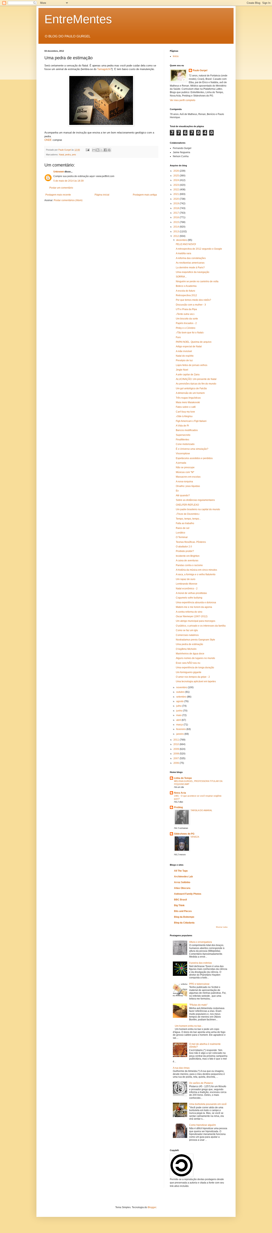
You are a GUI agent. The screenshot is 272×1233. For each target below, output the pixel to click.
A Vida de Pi (182, 425)
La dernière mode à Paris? (190, 267)
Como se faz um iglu (187, 630)
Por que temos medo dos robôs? (193, 300)
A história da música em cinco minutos (196, 569)
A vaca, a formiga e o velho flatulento (195, 574)
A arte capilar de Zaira (188, 374)
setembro (181, 696)
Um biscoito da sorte (187, 318)
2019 (176, 203)
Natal (61, 154)
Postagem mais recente (58, 194)
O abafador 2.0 (184, 546)
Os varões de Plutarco (201, 1083)
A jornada (181, 462)
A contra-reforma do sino (189, 611)
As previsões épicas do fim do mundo (196, 383)
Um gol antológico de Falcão (191, 388)
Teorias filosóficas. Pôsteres (191, 542)
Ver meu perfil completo (182, 100)
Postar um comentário (61, 187)
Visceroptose (183, 453)
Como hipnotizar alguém (202, 1125)
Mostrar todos (222, 927)
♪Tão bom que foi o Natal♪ (190, 332)
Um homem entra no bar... (189, 1026)
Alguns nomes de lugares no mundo (195, 658)
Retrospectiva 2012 (186, 295)
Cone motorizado (185, 444)
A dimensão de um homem (190, 393)
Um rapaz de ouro (185, 579)
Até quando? (183, 495)
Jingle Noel (182, 369)
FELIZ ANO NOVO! (186, 244)
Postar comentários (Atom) (68, 200)
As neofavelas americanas (190, 262)
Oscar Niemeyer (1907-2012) (191, 616)
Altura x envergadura (200, 942)
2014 (176, 226)
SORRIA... (181, 276)
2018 (176, 208)
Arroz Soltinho (182, 882)
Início (176, 56)
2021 (176, 194)
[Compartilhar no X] (102, 150)
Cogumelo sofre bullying (189, 597)
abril (179, 720)
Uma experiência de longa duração (195, 667)
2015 (176, 222)
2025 (176, 175)
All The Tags (181, 870)
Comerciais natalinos (187, 635)
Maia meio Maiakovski (188, 402)
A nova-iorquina (184, 481)
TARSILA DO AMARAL (201, 810)
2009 (176, 749)
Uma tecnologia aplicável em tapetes (196, 681)
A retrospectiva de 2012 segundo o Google (199, 248)
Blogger (152, 1207)
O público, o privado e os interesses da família (201, 625)
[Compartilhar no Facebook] (105, 150)
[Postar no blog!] (98, 150)
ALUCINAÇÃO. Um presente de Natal (196, 379)
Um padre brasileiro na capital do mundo (198, 509)
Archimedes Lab (183, 876)
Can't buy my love (185, 411)
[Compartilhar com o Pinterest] (109, 150)
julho (179, 706)
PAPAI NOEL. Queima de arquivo (193, 342)
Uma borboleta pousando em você (208, 1104)
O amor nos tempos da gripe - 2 (193, 676)
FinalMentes (182, 439)
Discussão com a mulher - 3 (191, 304)
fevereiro (181, 729)
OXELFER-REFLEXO (187, 504)
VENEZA (195, 837)
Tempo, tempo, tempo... (188, 518)
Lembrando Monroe (186, 583)
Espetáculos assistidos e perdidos (194, 458)
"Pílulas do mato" (198, 1004)
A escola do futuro (185, 290)
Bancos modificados (187, 430)
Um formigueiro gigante (188, 672)
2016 (176, 217)
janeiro (180, 734)
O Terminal (182, 537)
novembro (182, 687)
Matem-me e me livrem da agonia (194, 607)
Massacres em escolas (188, 476)
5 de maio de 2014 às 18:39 (68, 180)
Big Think (179, 905)
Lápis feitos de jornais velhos (191, 365)
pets (74, 154)
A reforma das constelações (191, 258)
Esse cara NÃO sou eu (188, 663)
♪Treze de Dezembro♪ (188, 514)
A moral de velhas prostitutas (191, 593)
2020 (176, 199)
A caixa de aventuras (187, 560)
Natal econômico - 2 (187, 588)
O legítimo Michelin (186, 649)
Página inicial (102, 194)
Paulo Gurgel (200, 70)
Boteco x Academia (186, 286)
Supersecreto (183, 435)
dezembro (182, 240)
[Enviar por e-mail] (94, 150)
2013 (176, 231)
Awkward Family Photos (187, 893)
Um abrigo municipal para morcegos (195, 621)
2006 (176, 763)
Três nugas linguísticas (188, 397)
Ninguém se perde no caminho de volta (197, 281)
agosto (180, 701)
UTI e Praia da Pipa (186, 309)
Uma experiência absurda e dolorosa (196, 602)
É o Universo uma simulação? (192, 449)
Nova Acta (180, 792)
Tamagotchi (104, 69)
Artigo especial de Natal (189, 346)
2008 (176, 753)
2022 (176, 189)
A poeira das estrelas (200, 962)
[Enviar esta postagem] (87, 150)
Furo (178, 337)
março (180, 724)
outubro (180, 692)
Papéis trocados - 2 (186, 323)
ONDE (48, 139)
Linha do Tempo (183, 778)
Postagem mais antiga (145, 194)
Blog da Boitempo (184, 917)
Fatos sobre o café (186, 407)
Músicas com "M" (185, 472)
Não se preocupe (185, 467)
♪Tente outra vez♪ (185, 314)
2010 (176, 744)
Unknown (58, 171)
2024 (176, 180)
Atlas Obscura (182, 888)
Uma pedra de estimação (189, 644)
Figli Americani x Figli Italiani (191, 421)
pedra (68, 154)
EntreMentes (78, 19)
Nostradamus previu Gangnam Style (195, 639)
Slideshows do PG (184, 833)
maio (179, 715)
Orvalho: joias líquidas (188, 486)
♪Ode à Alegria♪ (184, 416)
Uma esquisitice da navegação (192, 272)
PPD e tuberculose (199, 984)
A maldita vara (183, 253)
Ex (177, 490)
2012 (176, 236)
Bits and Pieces (183, 911)
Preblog (178, 807)
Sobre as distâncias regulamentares (195, 500)
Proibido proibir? (185, 551)
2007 (176, 758)
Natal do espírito (185, 355)
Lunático (180, 532)
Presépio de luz (184, 360)
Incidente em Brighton (188, 556)
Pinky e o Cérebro (185, 328)
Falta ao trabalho (185, 523)
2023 (176, 185)
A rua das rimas (181, 1068)
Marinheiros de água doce (190, 653)
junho (179, 710)
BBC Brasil (180, 899)
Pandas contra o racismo (189, 565)
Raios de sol (182, 528)
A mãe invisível (184, 351)
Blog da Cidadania (184, 922)
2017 (176, 212)
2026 (176, 170)
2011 (176, 739)
